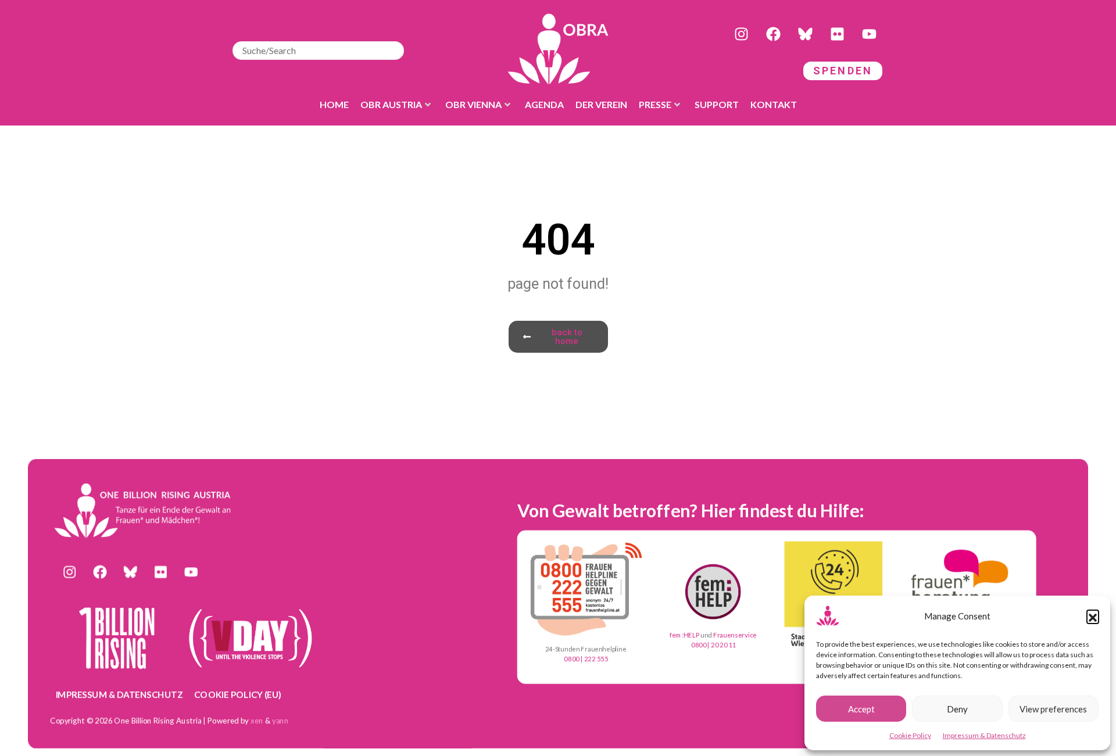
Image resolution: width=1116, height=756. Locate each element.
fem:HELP (684, 635)
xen (257, 720)
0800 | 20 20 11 (713, 645)
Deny (957, 709)
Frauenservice (735, 635)
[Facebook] (773, 34)
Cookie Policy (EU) (237, 694)
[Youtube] (869, 34)
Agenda (544, 104)
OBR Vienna (473, 104)
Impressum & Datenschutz (984, 735)
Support (717, 104)
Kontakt (773, 104)
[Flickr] (837, 34)
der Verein (601, 104)
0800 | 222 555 (586, 658)
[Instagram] (741, 34)
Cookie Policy (910, 735)
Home (334, 104)
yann (280, 720)
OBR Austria (391, 104)
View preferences (1053, 709)
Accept (861, 709)
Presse (655, 104)
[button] (1093, 616)
